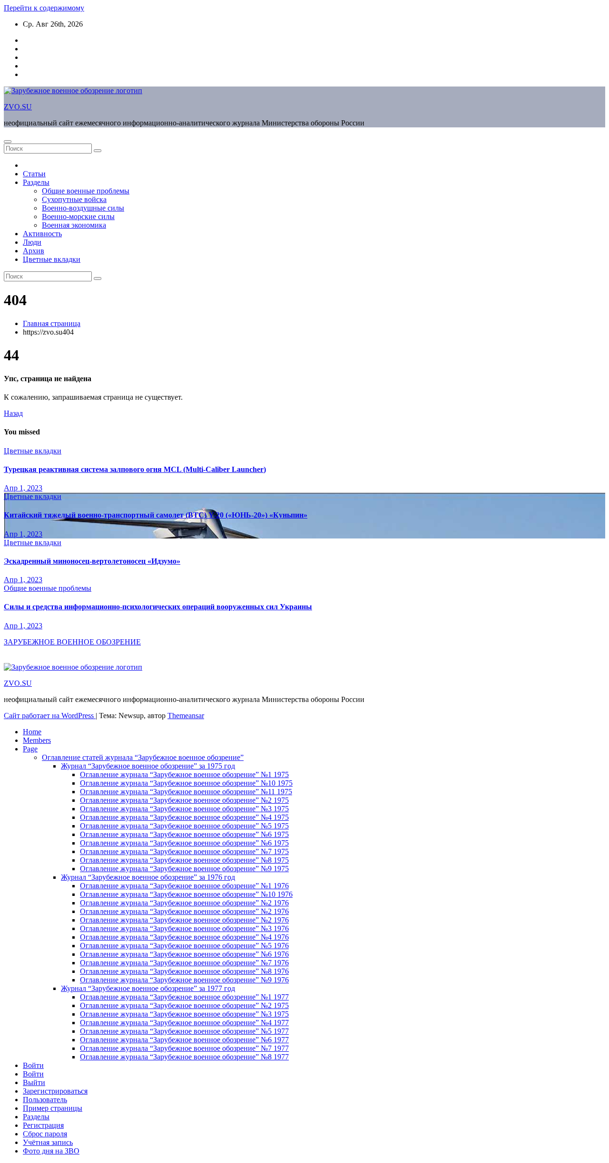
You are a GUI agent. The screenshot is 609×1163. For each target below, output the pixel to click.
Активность (42, 234)
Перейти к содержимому (44, 8)
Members (37, 740)
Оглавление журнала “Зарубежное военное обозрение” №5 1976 (184, 946)
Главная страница (51, 323)
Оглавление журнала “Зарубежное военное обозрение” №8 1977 (184, 1057)
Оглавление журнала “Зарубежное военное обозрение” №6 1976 (184, 954)
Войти (33, 1065)
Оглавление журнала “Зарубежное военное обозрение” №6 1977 (184, 1040)
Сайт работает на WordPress (50, 715)
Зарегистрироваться (55, 1091)
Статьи (34, 174)
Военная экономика (74, 225)
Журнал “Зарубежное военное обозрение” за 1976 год (148, 877)
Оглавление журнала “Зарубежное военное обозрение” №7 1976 (184, 963)
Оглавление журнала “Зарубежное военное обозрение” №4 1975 (184, 817)
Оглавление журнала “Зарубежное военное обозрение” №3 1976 (184, 928)
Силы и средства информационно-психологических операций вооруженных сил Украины (158, 607)
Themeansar (185, 715)
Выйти (34, 1082)
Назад (13, 413)
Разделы (36, 182)
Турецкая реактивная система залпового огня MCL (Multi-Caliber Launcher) (135, 469)
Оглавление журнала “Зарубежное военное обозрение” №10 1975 (186, 783)
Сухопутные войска (74, 199)
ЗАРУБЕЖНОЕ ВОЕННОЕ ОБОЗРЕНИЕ (72, 642)
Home (32, 732)
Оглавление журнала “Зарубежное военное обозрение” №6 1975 (184, 834)
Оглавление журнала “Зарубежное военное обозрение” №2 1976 (184, 903)
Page (30, 749)
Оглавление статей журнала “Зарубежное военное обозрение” (143, 757)
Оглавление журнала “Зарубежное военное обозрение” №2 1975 (184, 800)
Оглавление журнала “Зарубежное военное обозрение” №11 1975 (186, 792)
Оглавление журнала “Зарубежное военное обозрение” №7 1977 (184, 1048)
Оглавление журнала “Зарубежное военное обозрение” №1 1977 (184, 997)
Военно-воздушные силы (83, 208)
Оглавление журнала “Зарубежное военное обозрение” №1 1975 (184, 774)
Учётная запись (48, 1142)
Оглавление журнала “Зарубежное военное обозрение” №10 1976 (186, 894)
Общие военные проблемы (85, 191)
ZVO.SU (18, 107)
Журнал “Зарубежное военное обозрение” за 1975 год (148, 766)
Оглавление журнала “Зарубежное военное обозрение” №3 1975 (184, 809)
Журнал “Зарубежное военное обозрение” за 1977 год (148, 988)
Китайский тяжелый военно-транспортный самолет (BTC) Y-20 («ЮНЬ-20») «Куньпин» (155, 515)
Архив (33, 251)
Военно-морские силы (78, 216)
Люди (32, 242)
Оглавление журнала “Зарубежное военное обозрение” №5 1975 (184, 826)
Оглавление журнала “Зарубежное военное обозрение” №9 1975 (184, 869)
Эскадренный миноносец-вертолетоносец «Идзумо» (92, 561)
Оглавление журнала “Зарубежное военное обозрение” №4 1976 (184, 937)
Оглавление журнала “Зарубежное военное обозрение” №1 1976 (184, 886)
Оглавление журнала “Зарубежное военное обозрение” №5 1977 (184, 1031)
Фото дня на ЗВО (51, 1151)
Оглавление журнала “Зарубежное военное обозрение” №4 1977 (184, 1023)
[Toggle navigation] (7, 141)
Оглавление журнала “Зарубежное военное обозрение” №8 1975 (184, 860)
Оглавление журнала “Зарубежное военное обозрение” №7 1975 (184, 851)
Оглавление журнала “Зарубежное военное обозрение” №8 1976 (184, 971)
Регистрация (43, 1125)
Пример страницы (52, 1108)
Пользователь (45, 1100)
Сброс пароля (45, 1134)
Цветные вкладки (51, 259)
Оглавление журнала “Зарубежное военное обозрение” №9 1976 (184, 980)
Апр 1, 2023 (23, 488)
